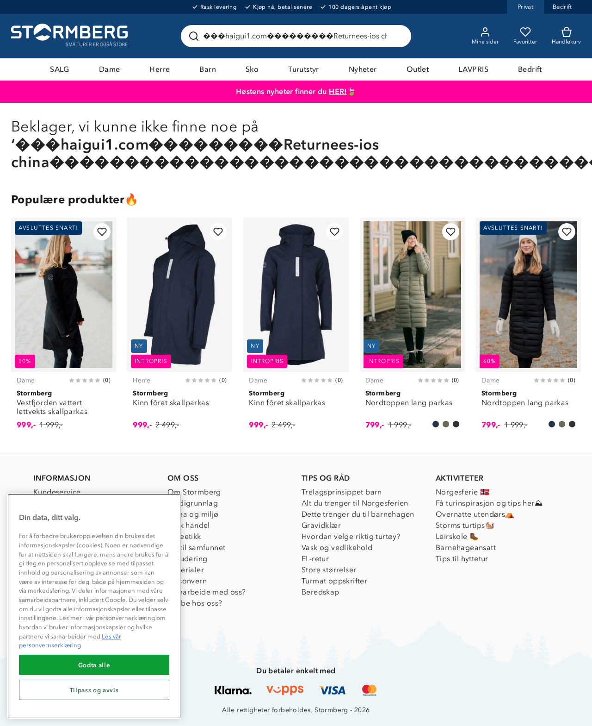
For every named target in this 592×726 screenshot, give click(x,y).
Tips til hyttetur (462, 558)
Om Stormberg (194, 492)
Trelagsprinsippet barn (342, 492)
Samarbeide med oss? (206, 592)
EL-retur (315, 558)
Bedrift (530, 69)
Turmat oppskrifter (334, 580)
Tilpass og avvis (94, 690)
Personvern (187, 580)
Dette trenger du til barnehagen (358, 514)
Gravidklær (321, 525)
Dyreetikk (184, 536)
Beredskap (320, 592)
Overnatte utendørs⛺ (475, 514)
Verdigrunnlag (192, 503)
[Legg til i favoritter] (102, 231)
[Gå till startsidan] (70, 36)
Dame (109, 69)
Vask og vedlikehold (337, 547)
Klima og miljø (193, 514)
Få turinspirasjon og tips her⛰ (489, 503)
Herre (159, 69)
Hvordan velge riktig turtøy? (351, 536)
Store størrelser (329, 569)
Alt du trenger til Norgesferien (355, 503)
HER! (338, 91)
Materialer (185, 569)
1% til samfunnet (196, 547)
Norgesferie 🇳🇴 (462, 492)
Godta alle (94, 665)
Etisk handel (188, 525)
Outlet (418, 69)
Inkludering (187, 558)
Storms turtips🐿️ (465, 525)
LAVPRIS (473, 69)
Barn (207, 69)
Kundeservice (57, 492)
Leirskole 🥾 (457, 536)
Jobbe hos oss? (194, 603)
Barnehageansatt (466, 547)
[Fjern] (398, 36)
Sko (252, 69)
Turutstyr (303, 69)
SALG (59, 69)
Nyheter (363, 69)
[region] (94, 606)
